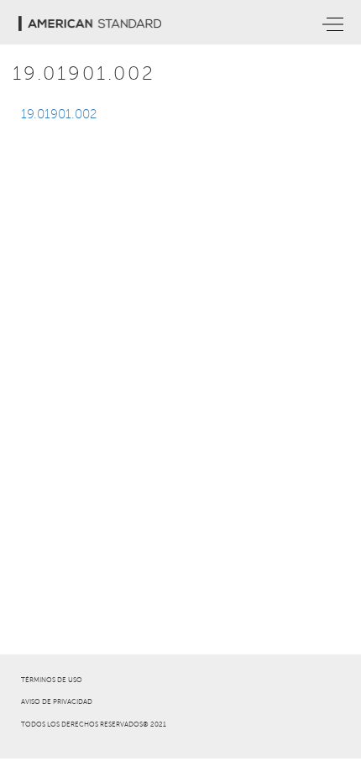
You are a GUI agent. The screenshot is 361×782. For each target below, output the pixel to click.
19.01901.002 (59, 114)
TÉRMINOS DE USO (51, 680)
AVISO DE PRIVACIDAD (56, 702)
